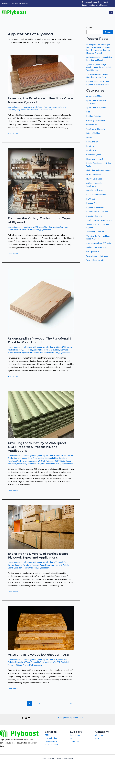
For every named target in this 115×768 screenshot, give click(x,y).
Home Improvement (30, 461)
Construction (54, 227)
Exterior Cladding (51, 458)
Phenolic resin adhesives (96, 194)
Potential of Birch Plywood (97, 211)
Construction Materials (95, 129)
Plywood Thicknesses (30, 230)
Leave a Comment (15, 107)
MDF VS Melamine (46, 461)
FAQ (71, 738)
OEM (47, 735)
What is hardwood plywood (97, 256)
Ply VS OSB (55, 662)
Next (73, 703)
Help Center (75, 735)
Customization (51, 738)
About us (99, 735)
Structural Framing (94, 216)
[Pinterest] (26, 718)
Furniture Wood (14, 230)
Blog (18, 109)
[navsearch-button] (111, 12)
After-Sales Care (51, 744)
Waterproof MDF (33, 464)
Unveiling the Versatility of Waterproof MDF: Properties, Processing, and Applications (37, 446)
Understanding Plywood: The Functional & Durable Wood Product (39, 340)
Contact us (74, 741)
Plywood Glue (92, 203)
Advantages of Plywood (33, 347)
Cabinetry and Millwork (95, 120)
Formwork (90, 137)
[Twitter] (23, 718)
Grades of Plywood (93, 154)
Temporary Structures (49, 352)
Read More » (13, 133)
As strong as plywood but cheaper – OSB (38, 654)
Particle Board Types (94, 190)
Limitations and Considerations (98, 170)
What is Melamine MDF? (30, 109)
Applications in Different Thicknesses (38, 107)
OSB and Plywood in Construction (37, 662)
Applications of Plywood (33, 227)
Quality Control (51, 741)
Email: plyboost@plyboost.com (70, 717)
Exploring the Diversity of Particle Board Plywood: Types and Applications (38, 555)
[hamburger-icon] (86, 12)
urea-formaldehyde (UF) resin (98, 243)
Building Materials (40, 350)
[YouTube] (29, 718)
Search (89, 28)
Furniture (64, 227)
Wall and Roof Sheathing (96, 247)
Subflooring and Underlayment (99, 220)
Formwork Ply (92, 142)
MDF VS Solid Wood (62, 461)
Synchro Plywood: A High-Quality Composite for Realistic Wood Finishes (98, 67)
